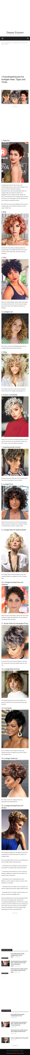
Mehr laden (14, 1045)
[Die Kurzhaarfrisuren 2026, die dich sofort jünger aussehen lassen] (5, 971)
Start (2, 42)
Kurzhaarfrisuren (7, 42)
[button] (28, 38)
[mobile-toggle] (2, 38)
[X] (10, 86)
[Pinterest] (14, 86)
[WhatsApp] (17, 86)
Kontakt (21, 1050)
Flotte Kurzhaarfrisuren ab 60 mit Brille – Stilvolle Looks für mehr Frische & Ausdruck (19, 963)
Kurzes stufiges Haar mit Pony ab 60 (19, 1038)
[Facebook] (7, 86)
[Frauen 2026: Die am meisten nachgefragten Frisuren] (5, 956)
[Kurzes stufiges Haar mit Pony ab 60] (5, 1040)
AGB (8, 1050)
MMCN (12, 956)
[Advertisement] (15, 15)
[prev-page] (2, 976)
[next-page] (5, 976)
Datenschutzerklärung (14, 1050)
